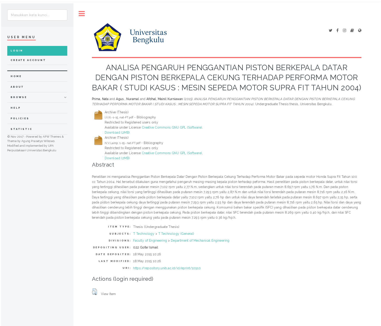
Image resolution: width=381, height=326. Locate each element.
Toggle (81, 13)
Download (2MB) (117, 132)
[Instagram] (344, 30)
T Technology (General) (176, 233)
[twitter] (330, 30)
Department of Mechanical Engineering (200, 240)
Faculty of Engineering (150, 240)
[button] (94, 291)
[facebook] (337, 30)
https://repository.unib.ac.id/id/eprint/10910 (167, 268)
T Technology (143, 233)
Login (17, 50)
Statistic (21, 129)
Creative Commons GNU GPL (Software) (172, 127)
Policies (20, 118)
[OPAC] (352, 30)
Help (16, 107)
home (16, 76)
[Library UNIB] (359, 30)
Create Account (28, 60)
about (17, 86)
